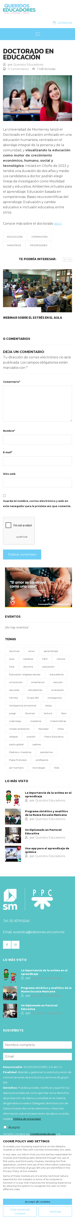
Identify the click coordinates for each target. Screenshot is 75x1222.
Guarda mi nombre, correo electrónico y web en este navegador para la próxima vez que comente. (37, 503)
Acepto (14, 1127)
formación (39, 236)
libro (63, 713)
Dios (11, 666)
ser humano (16, 767)
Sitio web (9, 473)
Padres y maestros (20, 752)
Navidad (43, 728)
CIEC (45, 658)
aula (11, 658)
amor (31, 651)
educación (15, 236)
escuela (57, 682)
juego (12, 713)
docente (28, 666)
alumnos (14, 651)
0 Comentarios (18, 69)
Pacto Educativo (54, 736)
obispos (13, 736)
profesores (38, 245)
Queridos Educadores (28, 64)
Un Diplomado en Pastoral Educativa (43, 831)
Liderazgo (15, 721)
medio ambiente (19, 728)
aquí (58, 223)
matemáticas (58, 721)
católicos (28, 658)
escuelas (14, 689)
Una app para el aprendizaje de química (47, 850)
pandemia (46, 752)
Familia (13, 697)
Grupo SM (33, 697)
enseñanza (37, 682)
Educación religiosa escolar (25, 674)
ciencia (61, 658)
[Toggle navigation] (37, 34)
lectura (48, 713)
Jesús (48, 705)
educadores (57, 674)
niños (60, 728)
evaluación (57, 689)
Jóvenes (30, 713)
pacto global (16, 744)
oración (31, 736)
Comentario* (11, 381)
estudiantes (35, 689)
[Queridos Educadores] (36, 9)
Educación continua (21, 317)
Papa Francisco (18, 759)
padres (37, 744)
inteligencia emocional (22, 705)
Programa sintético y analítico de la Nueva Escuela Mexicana (46, 813)
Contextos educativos (23, 309)
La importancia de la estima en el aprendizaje (48, 794)
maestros (14, 245)
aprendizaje (51, 651)
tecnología (39, 767)
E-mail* (7, 452)
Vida (56, 767)
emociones (15, 682)
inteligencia (55, 697)
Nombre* (9, 430)
